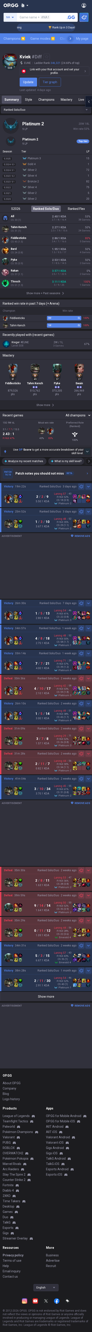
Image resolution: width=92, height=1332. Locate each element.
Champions (14, 39)
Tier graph (50, 82)
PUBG (7, 1142)
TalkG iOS (52, 1164)
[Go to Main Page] (11, 5)
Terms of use (12, 1260)
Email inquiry (12, 1271)
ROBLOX (9, 1148)
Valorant (9, 1137)
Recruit (51, 1266)
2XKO (6, 1196)
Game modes (42, 39)
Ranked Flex (76, 209)
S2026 (15, 209)
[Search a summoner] (71, 17)
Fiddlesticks (18, 238)
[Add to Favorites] (47, 57)
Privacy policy (13, 1255)
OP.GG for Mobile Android (63, 1116)
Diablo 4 (8, 1190)
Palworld (9, 1126)
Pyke (14, 259)
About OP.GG (12, 1083)
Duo (5, 1217)
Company (9, 1088)
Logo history (11, 1099)
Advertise (53, 1260)
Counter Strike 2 (14, 1180)
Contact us (10, 1276)
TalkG (6, 1222)
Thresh (15, 281)
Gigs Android (55, 1148)
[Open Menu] (83, 5)
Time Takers (11, 1201)
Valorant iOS (55, 1142)
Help (6, 1266)
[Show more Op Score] (87, 451)
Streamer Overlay (15, 1238)
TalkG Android (56, 1158)
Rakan (14, 270)
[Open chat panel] (88, 101)
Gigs (6, 1233)
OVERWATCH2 (13, 1153)
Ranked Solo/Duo (46, 209)
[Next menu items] (70, 38)
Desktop (8, 1206)
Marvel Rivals (12, 1164)
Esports (8, 1228)
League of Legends (16, 1116)
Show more (46, 996)
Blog (6, 1094)
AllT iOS (51, 1132)
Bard (14, 248)
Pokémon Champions (18, 1132)
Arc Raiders (11, 1169)
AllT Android (54, 1126)
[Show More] (24, 5)
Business (52, 1255)
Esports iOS (54, 1174)
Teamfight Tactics (15, 1121)
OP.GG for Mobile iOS (60, 1121)
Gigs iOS (52, 1153)
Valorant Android (58, 1137)
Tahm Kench (19, 227)
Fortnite (8, 1185)
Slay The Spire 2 (14, 1174)
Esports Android (57, 1169)
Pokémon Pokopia (15, 1158)
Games (8, 1212)
